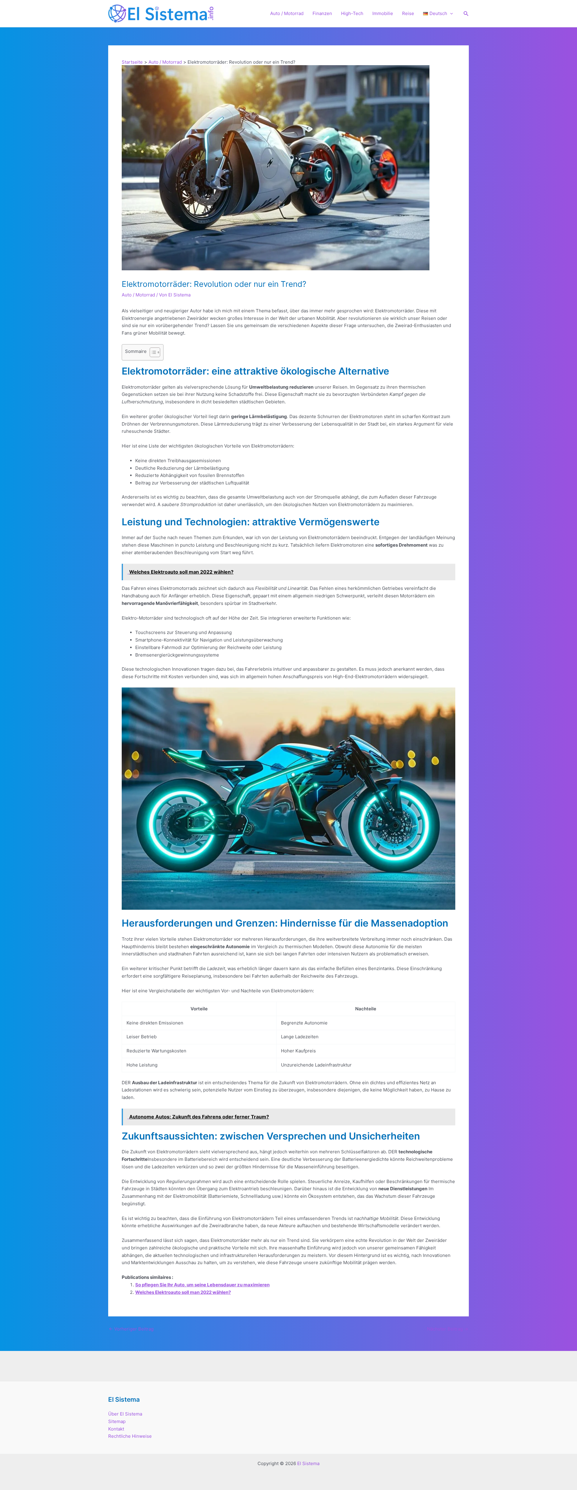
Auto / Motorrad (287, 13)
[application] (450, 14)
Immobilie (382, 13)
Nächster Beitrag (447, 1329)
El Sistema (308, 1463)
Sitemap (117, 1421)
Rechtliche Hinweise (130, 1436)
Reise (408, 13)
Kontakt (116, 1429)
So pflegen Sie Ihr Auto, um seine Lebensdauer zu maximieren (202, 1285)
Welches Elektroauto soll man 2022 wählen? (183, 1292)
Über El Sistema (125, 1414)
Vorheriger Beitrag (131, 1329)
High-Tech (352, 13)
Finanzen (322, 13)
